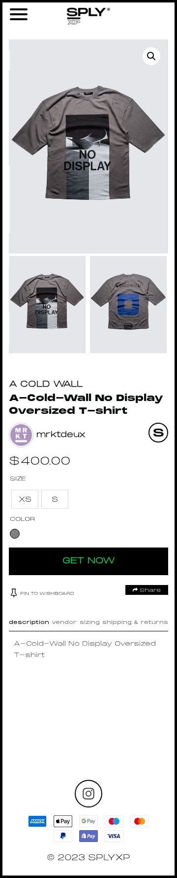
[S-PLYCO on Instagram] (88, 793)
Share (149, 590)
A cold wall (46, 384)
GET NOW (88, 561)
